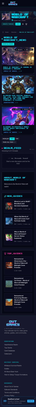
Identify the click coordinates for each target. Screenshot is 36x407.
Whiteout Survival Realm (13, 366)
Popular (6, 138)
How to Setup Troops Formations (15, 375)
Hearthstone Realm (11, 345)
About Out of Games (11, 386)
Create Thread (8, 24)
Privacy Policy (9, 395)
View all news (8, 44)
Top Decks (8, 348)
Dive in (30, 401)
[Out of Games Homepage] (13, 323)
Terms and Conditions (11, 392)
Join (18, 24)
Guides (6, 369)
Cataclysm (8, 354)
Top (17, 138)
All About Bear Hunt (11, 372)
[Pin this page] (3, 32)
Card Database (9, 351)
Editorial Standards (10, 389)
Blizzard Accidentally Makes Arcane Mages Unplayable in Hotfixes (16, 129)
